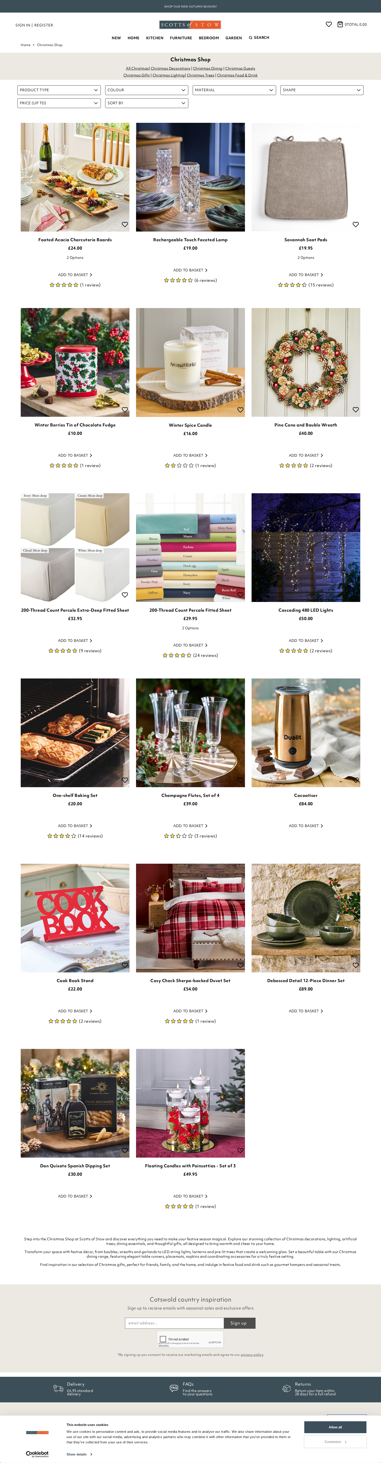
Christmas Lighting (169, 75)
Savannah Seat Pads (305, 240)
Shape (289, 90)
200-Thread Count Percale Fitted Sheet (190, 610)
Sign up (238, 1323)
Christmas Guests (240, 68)
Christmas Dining (208, 68)
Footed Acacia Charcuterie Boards (75, 240)
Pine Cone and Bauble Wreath (306, 425)
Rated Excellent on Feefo (190, 6)
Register (43, 25)
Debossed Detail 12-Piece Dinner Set (306, 980)
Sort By (115, 103)
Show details (77, 1454)
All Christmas (137, 68)
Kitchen (155, 38)
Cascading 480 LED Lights (305, 610)
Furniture (181, 38)
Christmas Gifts (136, 75)
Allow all (335, 1427)
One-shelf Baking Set (75, 795)
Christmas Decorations (170, 68)
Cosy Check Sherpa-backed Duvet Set (190, 980)
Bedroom (209, 38)
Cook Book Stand (75, 980)
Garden (234, 38)
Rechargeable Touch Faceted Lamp (190, 240)
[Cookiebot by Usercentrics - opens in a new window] (37, 1454)
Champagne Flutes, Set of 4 (190, 795)
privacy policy (252, 1355)
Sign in (22, 25)
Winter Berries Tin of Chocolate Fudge (75, 425)
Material (205, 90)
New (116, 38)
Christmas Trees (201, 75)
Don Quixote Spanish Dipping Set (75, 1166)
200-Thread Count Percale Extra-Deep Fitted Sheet (75, 610)
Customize (333, 1441)
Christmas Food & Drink (237, 75)
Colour (116, 90)
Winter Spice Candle (190, 425)
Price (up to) (33, 103)
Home (134, 38)
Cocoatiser (306, 795)
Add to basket (73, 274)
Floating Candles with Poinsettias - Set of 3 (190, 1166)
